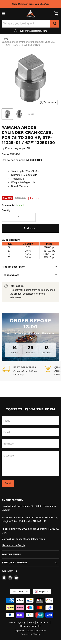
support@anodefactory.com (33, 31)
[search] (54, 24)
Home (5, 38)
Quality (21, 622)
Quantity (6, 210)
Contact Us (42, 622)
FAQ (31, 622)
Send (8, 483)
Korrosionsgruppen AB (17, 148)
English (42, 591)
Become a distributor (30, 626)
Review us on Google (13, 545)
